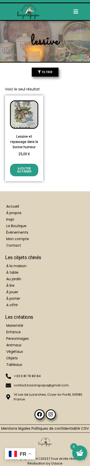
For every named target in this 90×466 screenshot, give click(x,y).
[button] (76, 12)
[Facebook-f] (39, 414)
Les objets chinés (23, 257)
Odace (56, 463)
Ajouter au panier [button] (24, 170)
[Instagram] (51, 414)
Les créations (19, 317)
